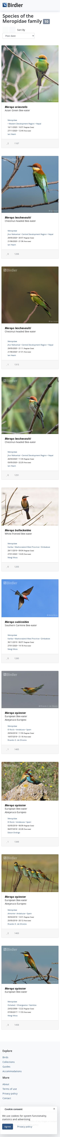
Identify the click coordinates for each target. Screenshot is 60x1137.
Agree (7, 1126)
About (5, 1084)
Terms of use (9, 1088)
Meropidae (12, 120)
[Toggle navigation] (54, 5)
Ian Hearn (12, 134)
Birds (5, 1057)
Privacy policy (10, 1093)
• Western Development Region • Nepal (24, 123)
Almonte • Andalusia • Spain (20, 913)
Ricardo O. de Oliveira (17, 740)
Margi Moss (13, 557)
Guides (6, 1066)
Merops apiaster (15, 713)
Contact (6, 1098)
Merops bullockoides (18, 530)
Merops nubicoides (17, 622)
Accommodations (12, 1071)
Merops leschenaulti (18, 217)
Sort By (21, 29)
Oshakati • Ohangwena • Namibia (22, 1005)
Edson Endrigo (14, 832)
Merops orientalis (16, 107)
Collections (8, 1062)
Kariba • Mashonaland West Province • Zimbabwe (29, 547)
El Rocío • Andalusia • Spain (19, 729)
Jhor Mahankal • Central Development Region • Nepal (30, 234)
